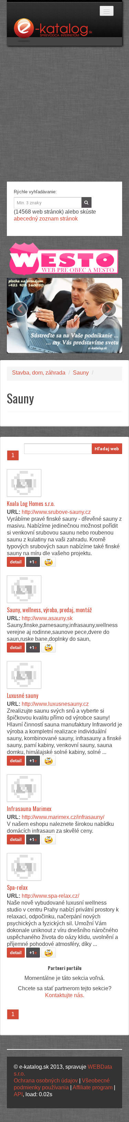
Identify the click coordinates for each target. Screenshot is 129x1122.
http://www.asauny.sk (47, 618)
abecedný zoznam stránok (46, 219)
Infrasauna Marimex (29, 809)
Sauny (81, 373)
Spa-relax (17, 887)
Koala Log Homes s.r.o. (30, 503)
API (18, 1094)
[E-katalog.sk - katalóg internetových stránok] (56, 32)
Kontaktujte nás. (64, 995)
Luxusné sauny (22, 695)
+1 (33, 561)
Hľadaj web (107, 448)
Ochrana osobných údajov (46, 1080)
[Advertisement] (64, 113)
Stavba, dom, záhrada (38, 373)
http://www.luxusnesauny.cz (55, 704)
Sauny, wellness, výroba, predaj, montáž (49, 610)
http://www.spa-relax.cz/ (50, 896)
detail (16, 561)
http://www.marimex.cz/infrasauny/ (63, 817)
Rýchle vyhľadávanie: (35, 191)
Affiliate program (92, 1087)
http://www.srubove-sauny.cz (56, 512)
